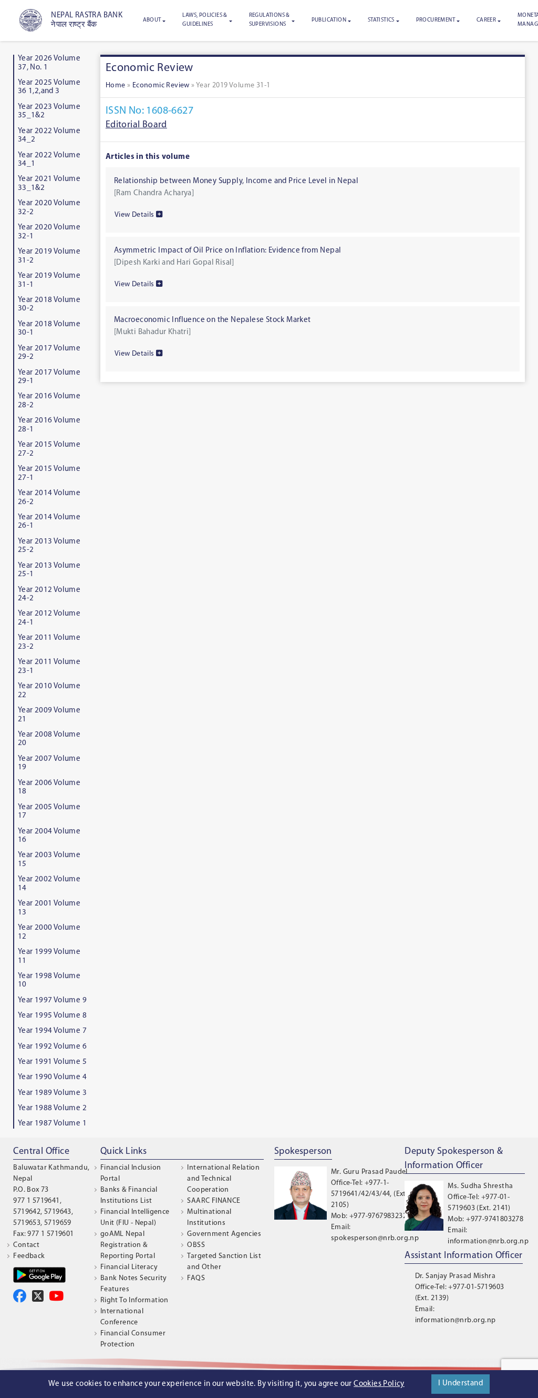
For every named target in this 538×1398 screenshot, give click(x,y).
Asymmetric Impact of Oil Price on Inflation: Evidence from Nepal (228, 251)
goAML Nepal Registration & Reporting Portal (127, 1245)
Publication (329, 20)
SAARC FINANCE (213, 1201)
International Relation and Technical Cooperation (223, 1179)
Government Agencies (224, 1234)
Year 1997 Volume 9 (52, 1000)
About (152, 20)
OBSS (196, 1245)
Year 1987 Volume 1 (52, 1124)
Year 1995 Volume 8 (52, 1016)
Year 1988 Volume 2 (52, 1108)
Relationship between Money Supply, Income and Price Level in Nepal (236, 181)
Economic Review (161, 85)
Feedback (29, 1256)
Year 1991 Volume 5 (52, 1062)
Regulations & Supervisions (269, 20)
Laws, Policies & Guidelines (204, 20)
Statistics (381, 20)
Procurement (435, 20)
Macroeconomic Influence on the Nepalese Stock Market (212, 320)
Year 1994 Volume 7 (52, 1031)
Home (116, 85)
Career (486, 20)
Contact (26, 1245)
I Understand (460, 1383)
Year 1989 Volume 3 (52, 1093)
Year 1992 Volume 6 (52, 1047)
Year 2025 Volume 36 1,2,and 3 (49, 87)
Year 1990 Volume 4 (52, 1077)
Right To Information (134, 1300)
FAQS (196, 1278)
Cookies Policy (379, 1384)
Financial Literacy (129, 1267)
